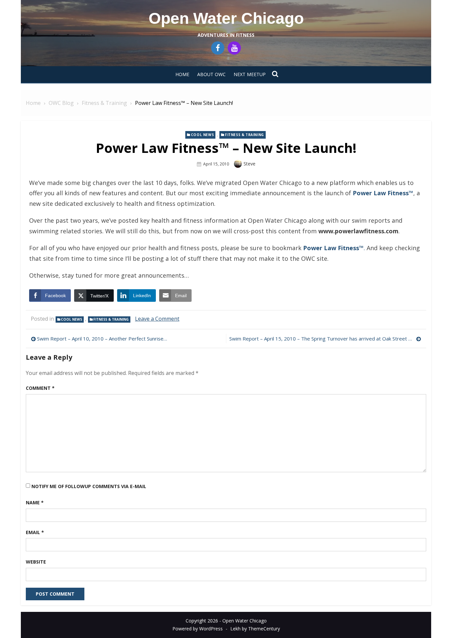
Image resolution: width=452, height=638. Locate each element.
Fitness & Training (244, 134)
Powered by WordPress (197, 628)
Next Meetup (250, 74)
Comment (40, 388)
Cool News (202, 134)
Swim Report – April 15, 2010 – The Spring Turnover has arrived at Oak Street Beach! (325, 338)
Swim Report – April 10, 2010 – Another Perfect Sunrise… (102, 338)
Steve (249, 163)
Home (182, 74)
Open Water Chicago (226, 18)
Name (35, 502)
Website (36, 562)
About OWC (211, 74)
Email (35, 532)
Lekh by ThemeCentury (255, 628)
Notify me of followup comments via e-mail (88, 486)
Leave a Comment (157, 318)
